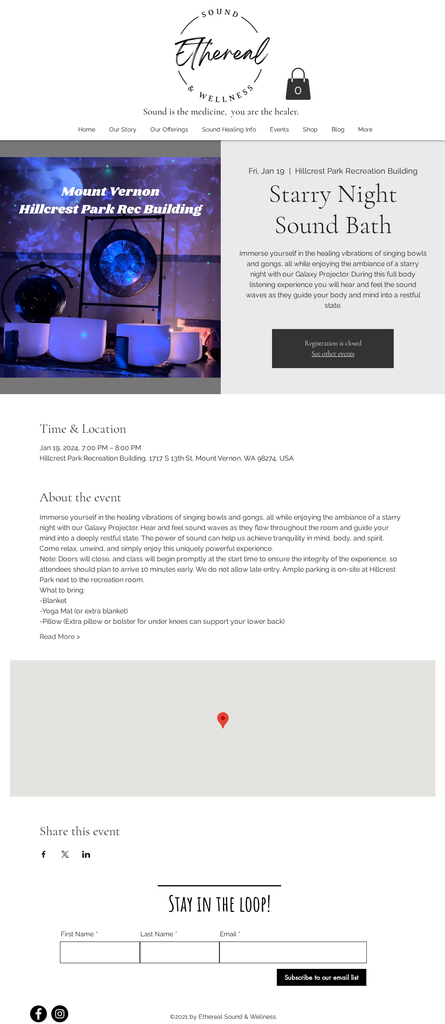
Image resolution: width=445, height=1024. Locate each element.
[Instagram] (59, 1013)
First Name (77, 934)
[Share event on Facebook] (44, 854)
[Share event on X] (65, 854)
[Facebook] (38, 1013)
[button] (298, 84)
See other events (333, 353)
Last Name (156, 934)
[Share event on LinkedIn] (86, 854)
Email (228, 934)
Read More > (60, 636)
